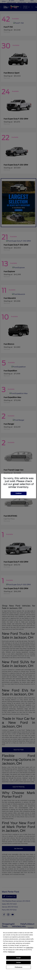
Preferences (18, 967)
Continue (18, 493)
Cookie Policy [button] (29, 947)
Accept (18, 957)
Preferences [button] (11, 952)
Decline (18, 962)
